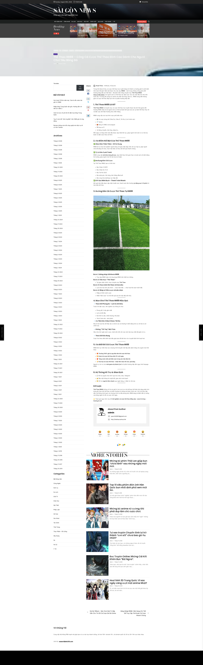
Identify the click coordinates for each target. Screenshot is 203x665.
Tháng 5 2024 (58, 250)
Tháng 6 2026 (58, 141)
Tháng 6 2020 (58, 425)
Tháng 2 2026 (58, 158)
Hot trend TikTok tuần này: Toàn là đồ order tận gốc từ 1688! (119, 31)
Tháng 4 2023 (58, 307)
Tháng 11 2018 (58, 455)
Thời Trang (108, 21)
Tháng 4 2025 (58, 202)
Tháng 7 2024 (58, 241)
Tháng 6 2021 (58, 381)
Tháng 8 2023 (58, 289)
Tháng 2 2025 (58, 211)
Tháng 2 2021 (58, 390)
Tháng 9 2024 (58, 233)
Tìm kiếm (56, 83)
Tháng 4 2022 (58, 346)
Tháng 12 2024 (58, 219)
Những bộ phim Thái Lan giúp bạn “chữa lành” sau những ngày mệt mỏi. (128, 463)
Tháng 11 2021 (58, 368)
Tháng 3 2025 (58, 206)
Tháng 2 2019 (58, 451)
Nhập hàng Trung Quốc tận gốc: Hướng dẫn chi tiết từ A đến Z (139, 31)
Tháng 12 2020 (58, 398)
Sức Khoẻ (100, 21)
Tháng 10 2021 (58, 372)
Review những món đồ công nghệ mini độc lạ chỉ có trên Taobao (99, 31)
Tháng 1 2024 (58, 267)
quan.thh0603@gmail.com (119, 416)
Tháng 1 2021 (58, 394)
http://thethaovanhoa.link (118, 419)
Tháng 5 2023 (58, 302)
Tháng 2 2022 (58, 355)
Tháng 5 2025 (58, 198)
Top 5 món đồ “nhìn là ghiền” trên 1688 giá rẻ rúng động (79, 32)
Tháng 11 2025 (58, 171)
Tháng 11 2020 (58, 403)
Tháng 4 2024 (58, 254)
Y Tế (114, 21)
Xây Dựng (56, 536)
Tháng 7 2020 (58, 420)
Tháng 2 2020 (58, 442)
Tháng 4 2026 (58, 150)
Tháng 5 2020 (58, 429)
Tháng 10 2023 (58, 281)
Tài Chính (56, 523)
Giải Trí (55, 54)
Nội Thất (86, 21)
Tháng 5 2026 (58, 145)
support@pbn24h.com (66, 641)
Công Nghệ (67, 21)
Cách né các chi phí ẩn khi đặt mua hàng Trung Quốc (68, 114)
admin (55, 63)
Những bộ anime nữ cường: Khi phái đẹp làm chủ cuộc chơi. (127, 510)
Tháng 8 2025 (58, 184)
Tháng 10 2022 (58, 333)
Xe (54, 540)
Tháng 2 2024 (58, 263)
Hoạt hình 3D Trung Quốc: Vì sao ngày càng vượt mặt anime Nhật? (128, 582)
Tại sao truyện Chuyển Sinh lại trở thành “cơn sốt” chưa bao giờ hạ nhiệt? (128, 535)
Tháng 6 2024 (58, 246)
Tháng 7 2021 (58, 377)
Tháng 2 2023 (58, 316)
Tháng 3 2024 (58, 259)
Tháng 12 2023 (58, 272)
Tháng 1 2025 (58, 215)
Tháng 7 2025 (58, 189)
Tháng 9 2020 (58, 412)
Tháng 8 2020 (58, 416)
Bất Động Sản (58, 21)
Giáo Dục (79, 21)
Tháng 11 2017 (58, 464)
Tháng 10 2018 (58, 460)
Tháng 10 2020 (58, 407)
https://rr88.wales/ (98, 94)
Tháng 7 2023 (58, 294)
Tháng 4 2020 (58, 433)
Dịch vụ (56, 488)
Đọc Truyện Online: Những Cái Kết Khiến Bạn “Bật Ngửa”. (128, 558)
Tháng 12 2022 (58, 324)
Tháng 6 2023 (58, 298)
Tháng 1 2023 (58, 320)
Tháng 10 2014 (58, 468)
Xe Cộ (55, 544)
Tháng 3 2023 (58, 311)
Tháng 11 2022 (58, 329)
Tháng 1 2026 (58, 163)
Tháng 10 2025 (58, 176)
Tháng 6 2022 (58, 337)
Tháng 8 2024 (58, 237)
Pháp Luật (93, 21)
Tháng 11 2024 (58, 224)
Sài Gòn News (75, 10)
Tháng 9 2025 (58, 180)
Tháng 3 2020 (58, 438)
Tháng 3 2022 (58, 350)
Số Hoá (56, 514)
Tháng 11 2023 (58, 276)
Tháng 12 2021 (58, 364)
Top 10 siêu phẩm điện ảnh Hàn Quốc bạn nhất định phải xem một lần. (128, 487)
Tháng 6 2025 (58, 193)
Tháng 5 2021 (58, 385)
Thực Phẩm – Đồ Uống (60, 531)
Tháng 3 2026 (58, 154)
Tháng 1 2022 (58, 359)
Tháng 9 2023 (58, 285)
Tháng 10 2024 (58, 228)
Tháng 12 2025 (58, 167)
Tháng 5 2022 (58, 342)
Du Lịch (74, 21)
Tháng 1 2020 (58, 447)
